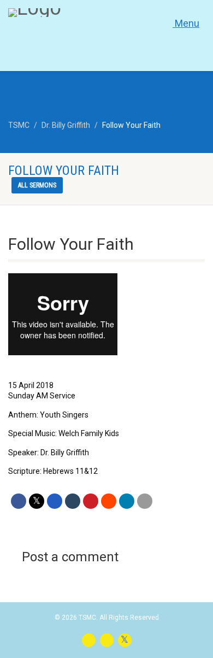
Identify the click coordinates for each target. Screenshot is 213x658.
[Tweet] (36, 501)
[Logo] (71, 12)
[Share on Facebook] (18, 501)
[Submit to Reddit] (108, 501)
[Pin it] (90, 501)
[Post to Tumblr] (72, 501)
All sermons (37, 185)
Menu (186, 23)
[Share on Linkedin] (126, 501)
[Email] (144, 501)
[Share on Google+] (54, 501)
